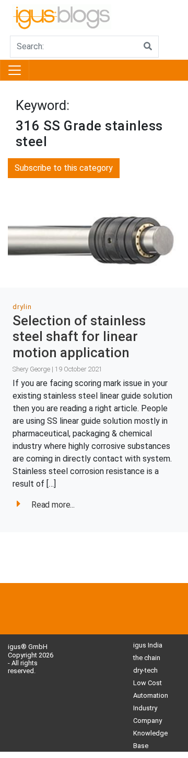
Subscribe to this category (64, 168)
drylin (22, 307)
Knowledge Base (150, 739)
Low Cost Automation (150, 689)
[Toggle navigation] (14, 70)
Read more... (53, 505)
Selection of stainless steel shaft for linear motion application (79, 336)
